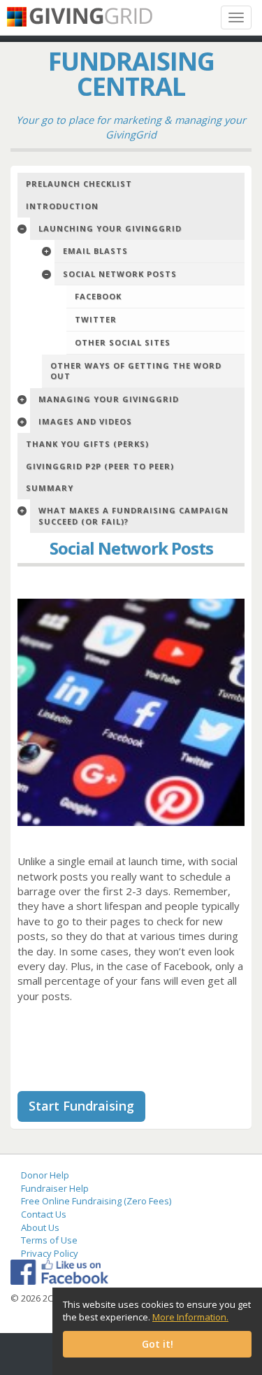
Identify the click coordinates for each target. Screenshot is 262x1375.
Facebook (98, 296)
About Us (40, 1227)
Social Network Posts (120, 274)
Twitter (96, 319)
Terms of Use (49, 1240)
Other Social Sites (122, 342)
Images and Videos (85, 421)
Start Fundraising (81, 1105)
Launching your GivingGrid (110, 228)
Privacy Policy (49, 1253)
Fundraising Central (131, 74)
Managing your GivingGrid (108, 399)
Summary (49, 488)
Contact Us (43, 1214)
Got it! (157, 1344)
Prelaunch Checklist (79, 183)
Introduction (62, 206)
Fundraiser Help (55, 1188)
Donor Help (45, 1175)
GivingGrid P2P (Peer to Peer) (100, 466)
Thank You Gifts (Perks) (87, 444)
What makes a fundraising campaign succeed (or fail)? (133, 516)
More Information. (190, 1317)
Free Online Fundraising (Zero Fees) (96, 1201)
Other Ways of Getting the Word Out (135, 371)
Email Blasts (95, 250)
